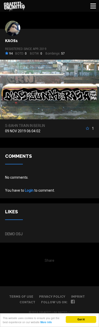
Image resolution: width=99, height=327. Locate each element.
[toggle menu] (93, 6)
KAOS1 (11, 40)
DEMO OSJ (14, 234)
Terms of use (21, 296)
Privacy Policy (52, 296)
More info (46, 322)
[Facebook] (73, 302)
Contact (27, 302)
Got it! (81, 319)
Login (29, 190)
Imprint (78, 296)
